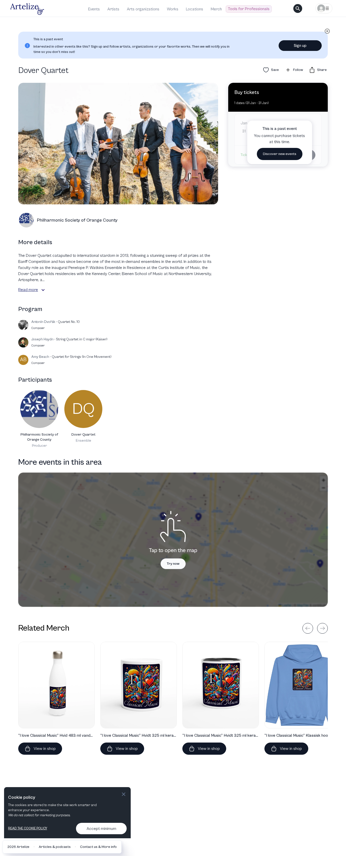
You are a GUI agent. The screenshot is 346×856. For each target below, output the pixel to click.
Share (322, 70)
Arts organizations (143, 9)
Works (172, 9)
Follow (298, 70)
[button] (43, 290)
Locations (194, 9)
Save (275, 70)
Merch (216, 9)
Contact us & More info (98, 847)
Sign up (300, 45)
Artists (113, 9)
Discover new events (279, 154)
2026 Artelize (18, 847)
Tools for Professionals (249, 9)
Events (94, 9)
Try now (173, 564)
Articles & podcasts (55, 847)
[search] (297, 8)
